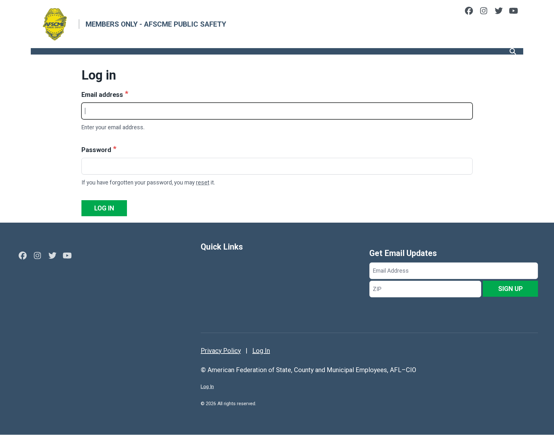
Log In (261, 350)
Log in (104, 208)
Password (96, 150)
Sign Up (510, 289)
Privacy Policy (221, 350)
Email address (102, 94)
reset (202, 182)
